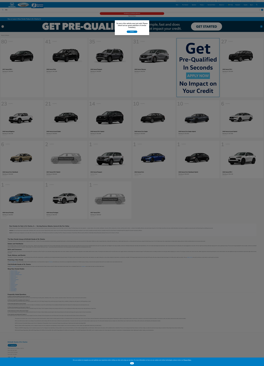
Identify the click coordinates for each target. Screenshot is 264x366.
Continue (132, 31)
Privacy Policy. (187, 360)
